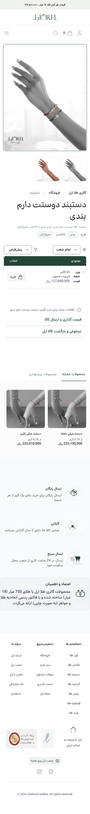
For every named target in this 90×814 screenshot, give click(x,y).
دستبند (35, 193)
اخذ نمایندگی (16, 684)
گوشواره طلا (73, 703)
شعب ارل (16, 665)
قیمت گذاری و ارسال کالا (63, 320)
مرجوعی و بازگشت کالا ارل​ (61, 331)
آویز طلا (74, 655)
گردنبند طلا (74, 684)
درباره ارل (16, 655)
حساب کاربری (45, 684)
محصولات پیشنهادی (42, 374)
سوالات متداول (45, 675)
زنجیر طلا (74, 694)
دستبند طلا (73, 675)
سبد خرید (45, 665)
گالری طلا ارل (77, 193)
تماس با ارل (16, 675)
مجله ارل (45, 694)
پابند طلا (73, 713)
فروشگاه (54, 193)
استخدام (16, 694)
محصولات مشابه (73, 374)
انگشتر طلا (74, 665)
